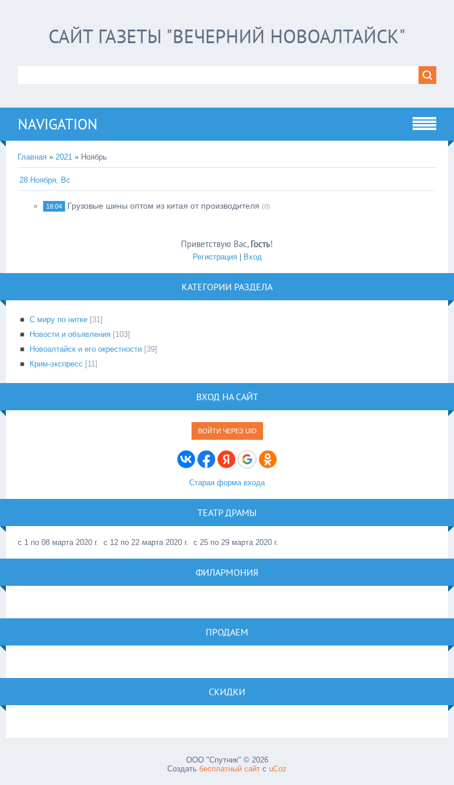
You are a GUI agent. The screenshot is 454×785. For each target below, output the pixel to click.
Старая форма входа (227, 482)
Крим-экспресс (56, 363)
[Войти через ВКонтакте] (186, 459)
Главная (32, 157)
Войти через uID (227, 430)
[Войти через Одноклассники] (268, 459)
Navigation (58, 124)
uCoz (278, 768)
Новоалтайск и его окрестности (86, 349)
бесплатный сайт (229, 768)
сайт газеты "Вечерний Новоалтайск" (227, 36)
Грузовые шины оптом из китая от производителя (163, 205)
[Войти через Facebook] (206, 459)
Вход (253, 256)
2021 (64, 157)
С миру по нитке (58, 319)
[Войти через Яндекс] (226, 459)
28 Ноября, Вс (45, 180)
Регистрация (215, 256)
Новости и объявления (70, 334)
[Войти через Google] (247, 459)
